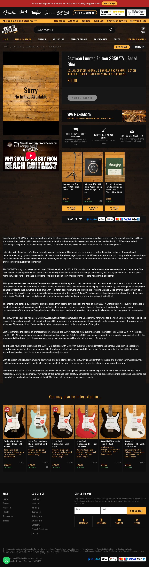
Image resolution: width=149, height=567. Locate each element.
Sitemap (39, 558)
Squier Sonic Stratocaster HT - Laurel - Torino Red (86, 449)
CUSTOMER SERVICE (117, 21)
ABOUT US (73, 21)
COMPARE (139, 47)
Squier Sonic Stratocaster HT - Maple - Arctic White (134, 449)
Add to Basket (72, 208)
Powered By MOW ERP (32, 561)
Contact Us (36, 512)
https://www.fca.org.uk (51, 553)
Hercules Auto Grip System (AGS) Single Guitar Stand (71, 187)
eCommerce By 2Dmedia (12, 561)
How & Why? (109, 3)
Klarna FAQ (36, 524)
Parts (117, 39)
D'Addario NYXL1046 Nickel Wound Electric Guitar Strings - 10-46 (93, 188)
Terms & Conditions (40, 529)
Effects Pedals (79, 39)
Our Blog (35, 507)
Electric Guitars (35, 47)
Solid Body (55, 47)
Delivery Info (37, 516)
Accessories (100, 39)
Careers (35, 533)
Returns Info (37, 520)
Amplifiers (58, 39)
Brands (6, 520)
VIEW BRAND (122, 47)
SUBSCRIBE (136, 510)
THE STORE (59, 21)
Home (6, 47)
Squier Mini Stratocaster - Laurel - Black (111, 447)
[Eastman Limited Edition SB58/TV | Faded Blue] (31, 93)
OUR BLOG (99, 21)
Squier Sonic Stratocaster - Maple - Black (62, 449)
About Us (35, 503)
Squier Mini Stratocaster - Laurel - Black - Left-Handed (14, 449)
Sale (5, 39)
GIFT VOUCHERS (138, 21)
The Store (36, 499)
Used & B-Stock (23, 39)
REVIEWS (86, 21)
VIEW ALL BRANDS (85, 12)
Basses (6, 503)
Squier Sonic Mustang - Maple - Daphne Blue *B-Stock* (38, 448)
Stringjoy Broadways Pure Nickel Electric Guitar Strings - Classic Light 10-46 (114, 188)
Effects (6, 512)
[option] (31, 155)
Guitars (42, 39)
